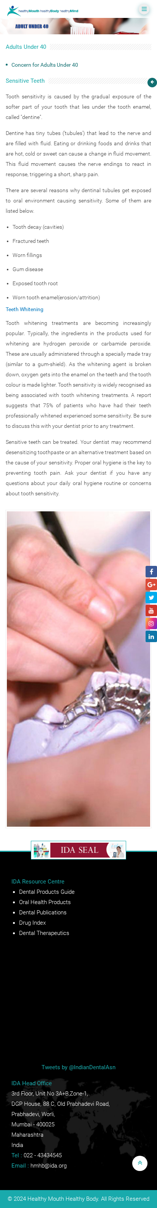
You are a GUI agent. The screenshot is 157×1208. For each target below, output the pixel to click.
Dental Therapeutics (44, 933)
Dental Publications (43, 912)
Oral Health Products (45, 902)
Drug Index (32, 922)
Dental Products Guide (47, 891)
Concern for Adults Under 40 (44, 65)
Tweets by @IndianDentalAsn (78, 1067)
